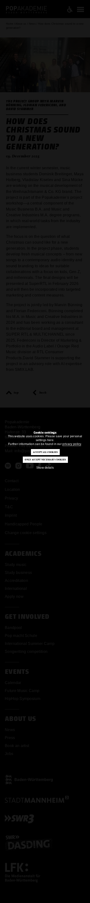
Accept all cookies (45, 452)
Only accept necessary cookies (45, 459)
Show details (45, 467)
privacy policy (71, 444)
